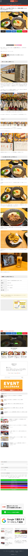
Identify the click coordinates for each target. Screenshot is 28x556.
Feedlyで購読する (14, 489)
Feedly (16, 343)
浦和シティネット (15, 554)
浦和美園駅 (10, 477)
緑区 (15, 477)
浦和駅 (13, 477)
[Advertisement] (14, 38)
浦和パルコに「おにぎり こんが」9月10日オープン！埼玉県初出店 (13, 395)
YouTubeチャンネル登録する (14, 487)
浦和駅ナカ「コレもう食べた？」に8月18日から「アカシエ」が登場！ (13, 399)
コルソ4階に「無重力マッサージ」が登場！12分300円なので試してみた (13, 403)
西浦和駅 (18, 477)
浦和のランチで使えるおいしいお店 (14, 5)
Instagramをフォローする (14, 485)
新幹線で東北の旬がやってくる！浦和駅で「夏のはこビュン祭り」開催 (13, 407)
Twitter (12, 343)
